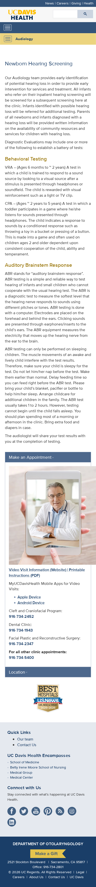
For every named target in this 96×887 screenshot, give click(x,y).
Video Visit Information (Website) (37, 570)
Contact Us (26, 745)
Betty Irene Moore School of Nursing (41, 767)
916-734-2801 (53, 866)
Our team (25, 739)
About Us (36, 876)
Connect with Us (24, 787)
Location (17, 672)
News (49, 3)
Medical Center (25, 777)
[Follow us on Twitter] (25, 810)
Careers (63, 3)
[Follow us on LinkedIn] (12, 821)
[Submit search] (85, 14)
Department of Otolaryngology (48, 844)
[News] (61, 810)
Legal (80, 871)
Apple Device (29, 597)
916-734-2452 (21, 616)
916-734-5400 (21, 657)
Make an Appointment (30, 457)
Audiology (24, 39)
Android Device (31, 603)
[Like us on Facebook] (12, 810)
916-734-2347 (21, 644)
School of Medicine (28, 762)
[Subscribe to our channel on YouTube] (37, 810)
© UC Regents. (24, 871)
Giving (76, 3)
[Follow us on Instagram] (73, 810)
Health (89, 3)
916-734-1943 (21, 630)
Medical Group (24, 772)
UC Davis (77, 876)
